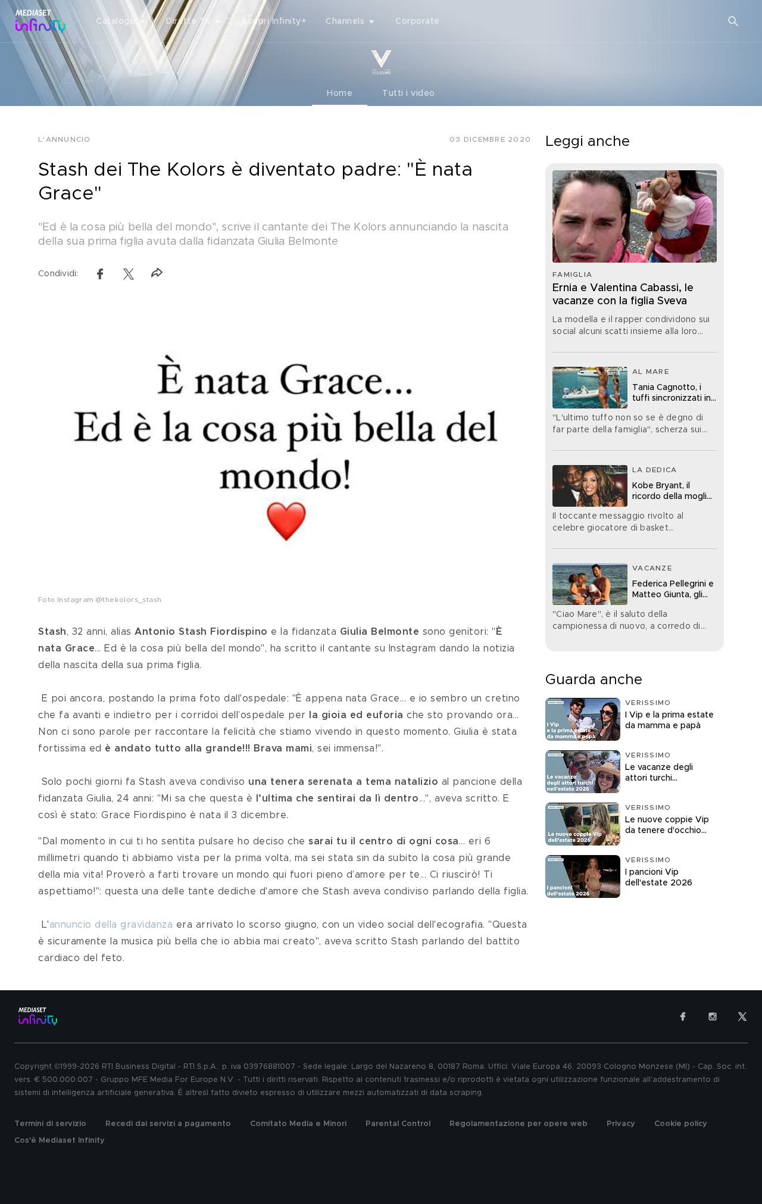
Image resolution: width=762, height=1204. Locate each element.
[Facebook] (682, 1016)
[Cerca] (733, 21)
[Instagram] (712, 1016)
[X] (742, 1016)
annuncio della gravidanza (111, 924)
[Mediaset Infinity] (40, 21)
